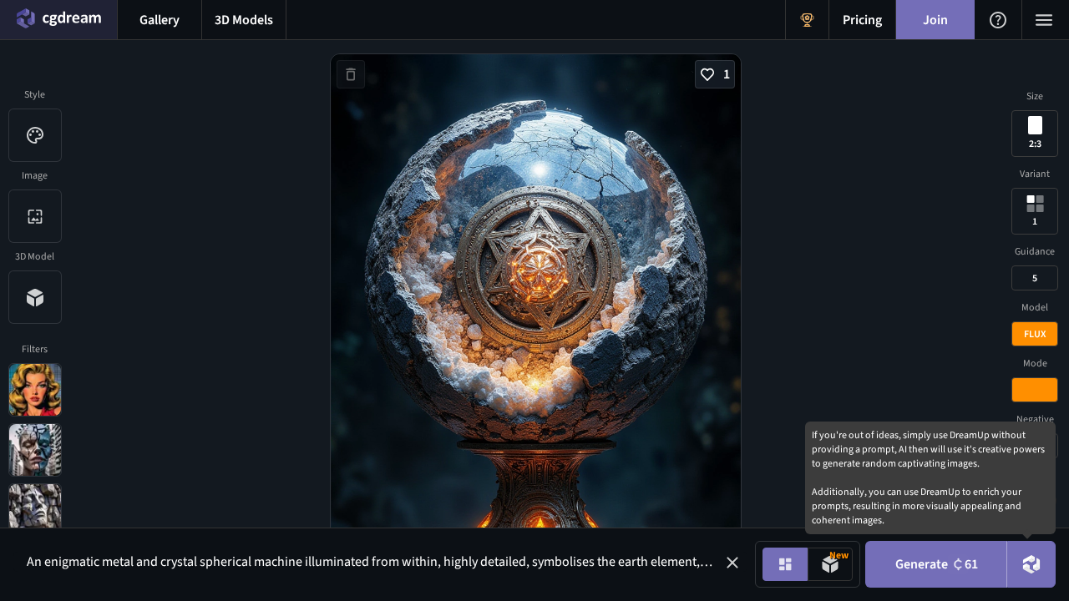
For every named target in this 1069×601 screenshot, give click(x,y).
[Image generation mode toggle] (785, 564)
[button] (732, 563)
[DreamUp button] (1031, 564)
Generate (936, 564)
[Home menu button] (58, 19)
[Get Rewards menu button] (807, 19)
